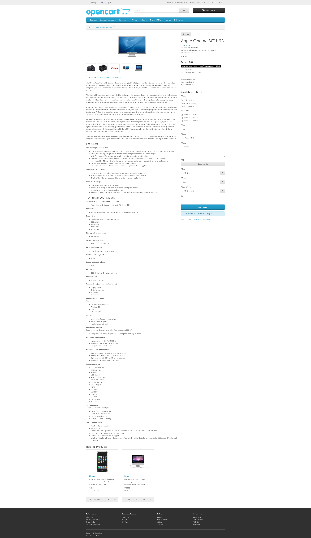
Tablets (134, 20)
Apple (188, 45)
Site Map (125, 522)
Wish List (196, 522)
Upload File (204, 164)
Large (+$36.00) (188, 106)
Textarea (185, 143)
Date (184, 169)
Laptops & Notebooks (108, 20)
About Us (89, 517)
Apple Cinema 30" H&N (104, 27)
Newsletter (196, 524)
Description (92, 78)
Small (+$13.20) (188, 100)
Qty (182, 196)
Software (144, 20)
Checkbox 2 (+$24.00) (190, 115)
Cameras (167, 20)
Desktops (93, 20)
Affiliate (160, 522)
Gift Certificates (162, 520)
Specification (104, 78)
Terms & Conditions (93, 524)
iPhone (92, 476)
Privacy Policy (90, 522)
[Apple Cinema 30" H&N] (131, 46)
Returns (124, 520)
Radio (184, 96)
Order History (198, 520)
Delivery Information (93, 520)
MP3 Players (178, 20)
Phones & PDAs (155, 20)
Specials (160, 524)
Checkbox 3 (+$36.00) (190, 118)
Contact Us (125, 517)
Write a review (205, 220)
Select (184, 134)
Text (183, 125)
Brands (159, 517)
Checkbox (185, 110)
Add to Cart (203, 207)
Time (184, 178)
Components (123, 20)
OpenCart (98, 533)
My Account (197, 517)
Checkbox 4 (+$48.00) (190, 121)
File (183, 160)
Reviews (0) (117, 78)
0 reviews (196, 220)
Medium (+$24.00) (189, 103)
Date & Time (186, 187)
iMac (126, 476)
